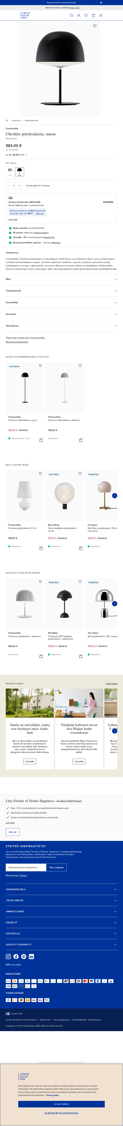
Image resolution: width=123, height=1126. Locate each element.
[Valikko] (101, 15)
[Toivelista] (86, 15)
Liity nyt (40, 213)
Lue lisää (10, 822)
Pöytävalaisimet (31, 120)
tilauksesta (49, 237)
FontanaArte (12, 128)
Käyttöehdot (45, 1020)
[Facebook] (16, 956)
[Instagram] (8, 956)
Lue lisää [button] (12, 219)
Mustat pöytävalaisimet (17, 342)
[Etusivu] (7, 120)
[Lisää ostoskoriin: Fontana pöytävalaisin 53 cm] (41, 548)
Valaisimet (16, 120)
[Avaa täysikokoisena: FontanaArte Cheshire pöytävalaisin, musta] (60, 68)
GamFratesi (11, 138)
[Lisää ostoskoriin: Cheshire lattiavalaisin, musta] (41, 440)
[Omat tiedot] (79, 15)
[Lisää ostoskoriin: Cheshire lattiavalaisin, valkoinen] (81, 440)
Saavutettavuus (94, 1020)
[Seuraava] (114, 731)
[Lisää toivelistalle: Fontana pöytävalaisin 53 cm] (40, 473)
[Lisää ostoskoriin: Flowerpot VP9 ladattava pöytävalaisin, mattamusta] (81, 656)
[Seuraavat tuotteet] (114, 495)
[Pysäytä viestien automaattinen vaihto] (101, 2)
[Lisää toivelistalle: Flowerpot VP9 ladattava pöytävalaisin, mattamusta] (80, 581)
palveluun (56, 242)
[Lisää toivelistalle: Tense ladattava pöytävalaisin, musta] (80, 473)
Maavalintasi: (12, 875)
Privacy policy (52, 1095)
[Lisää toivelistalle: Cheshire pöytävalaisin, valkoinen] (40, 581)
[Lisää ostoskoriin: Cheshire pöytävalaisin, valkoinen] (41, 656)
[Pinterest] (23, 956)
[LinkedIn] (31, 956)
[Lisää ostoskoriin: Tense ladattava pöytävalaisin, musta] (81, 548)
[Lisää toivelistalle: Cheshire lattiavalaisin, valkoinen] (80, 365)
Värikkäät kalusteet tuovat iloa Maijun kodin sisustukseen (79, 728)
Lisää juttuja (111, 683)
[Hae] (71, 15)
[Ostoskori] (93, 15)
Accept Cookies (61, 1104)
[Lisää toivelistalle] (94, 25)
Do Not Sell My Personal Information (21, 1020)
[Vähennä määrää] (8, 185)
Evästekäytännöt (79, 1020)
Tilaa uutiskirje (56, 867)
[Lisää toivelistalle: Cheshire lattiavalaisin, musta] (40, 365)
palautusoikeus (41, 232)
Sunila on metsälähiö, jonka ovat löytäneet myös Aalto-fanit (30, 728)
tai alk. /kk (15, 154)
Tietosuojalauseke (61, 1020)
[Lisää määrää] (19, 185)
